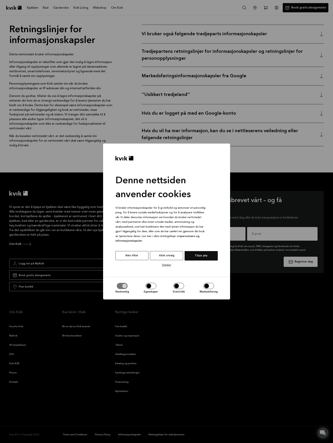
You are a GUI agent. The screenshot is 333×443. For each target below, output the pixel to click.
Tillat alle (201, 255)
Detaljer (166, 265)
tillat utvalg (166, 255)
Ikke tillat (131, 255)
